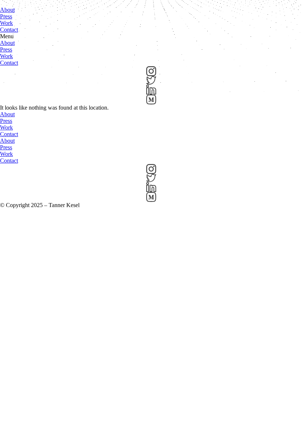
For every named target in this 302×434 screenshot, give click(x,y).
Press (6, 16)
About (7, 10)
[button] (151, 36)
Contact (9, 29)
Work (6, 23)
